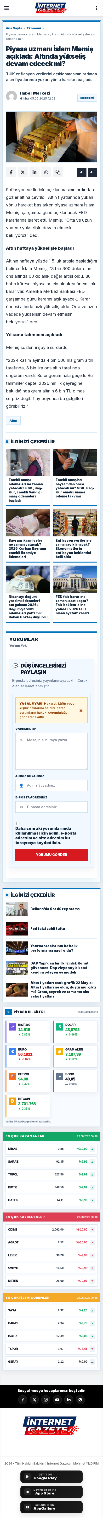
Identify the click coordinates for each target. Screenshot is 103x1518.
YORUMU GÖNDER (51, 855)
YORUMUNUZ (25, 729)
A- (82, 172)
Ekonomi (34, 28)
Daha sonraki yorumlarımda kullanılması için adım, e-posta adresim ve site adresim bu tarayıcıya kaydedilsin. (45, 835)
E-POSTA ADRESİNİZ (31, 797)
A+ (92, 172)
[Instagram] (45, 1399)
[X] (34, 1399)
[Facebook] (22, 1399)
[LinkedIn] (68, 1399)
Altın (13, 420)
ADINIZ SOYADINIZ (29, 776)
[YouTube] (57, 1399)
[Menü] (6, 8)
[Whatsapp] (80, 1399)
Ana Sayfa (14, 28)
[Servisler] (97, 8)
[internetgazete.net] (51, 8)
